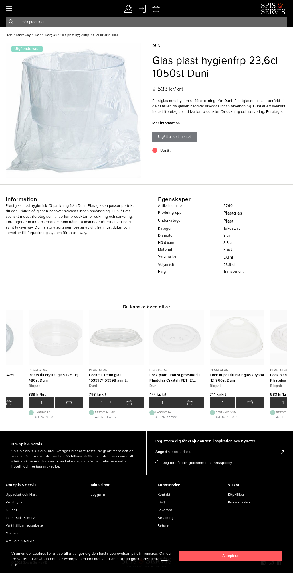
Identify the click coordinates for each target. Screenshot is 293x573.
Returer (164, 525)
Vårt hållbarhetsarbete (24, 525)
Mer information (166, 123)
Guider (11, 510)
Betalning (166, 518)
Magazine (14, 533)
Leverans (165, 510)
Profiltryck (14, 502)
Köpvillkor (236, 494)
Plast (228, 221)
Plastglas (232, 213)
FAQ (161, 502)
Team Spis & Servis (21, 518)
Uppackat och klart (21, 494)
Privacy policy (239, 502)
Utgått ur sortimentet (174, 136)
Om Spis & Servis (20, 541)
